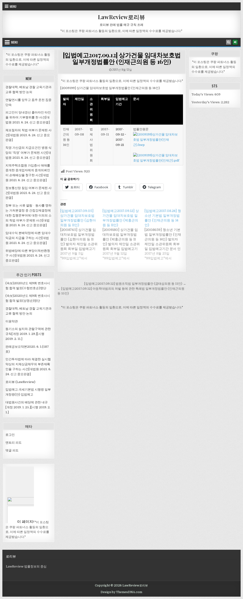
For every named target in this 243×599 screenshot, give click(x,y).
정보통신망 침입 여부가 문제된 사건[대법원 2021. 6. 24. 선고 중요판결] (28, 193)
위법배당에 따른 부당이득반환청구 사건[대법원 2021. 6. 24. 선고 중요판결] (27, 255)
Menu (13, 6)
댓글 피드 (12, 450)
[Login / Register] (235, 42)
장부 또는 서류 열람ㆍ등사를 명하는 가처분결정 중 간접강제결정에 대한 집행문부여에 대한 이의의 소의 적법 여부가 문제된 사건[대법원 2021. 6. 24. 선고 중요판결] (28, 215)
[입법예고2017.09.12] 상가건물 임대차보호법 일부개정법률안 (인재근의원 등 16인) (122, 58)
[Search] (228, 42)
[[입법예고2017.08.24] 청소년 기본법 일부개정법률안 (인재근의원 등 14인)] (166, 234)
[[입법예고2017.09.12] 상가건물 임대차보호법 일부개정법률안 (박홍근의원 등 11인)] (124, 234)
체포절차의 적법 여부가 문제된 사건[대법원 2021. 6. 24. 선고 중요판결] (28, 135)
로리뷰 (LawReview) (20, 382)
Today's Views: (203, 94)
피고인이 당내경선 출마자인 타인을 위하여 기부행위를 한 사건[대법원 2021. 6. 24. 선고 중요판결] (28, 117)
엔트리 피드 (13, 442)
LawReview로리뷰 (121, 17)
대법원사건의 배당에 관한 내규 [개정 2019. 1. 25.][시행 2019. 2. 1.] (27, 407)
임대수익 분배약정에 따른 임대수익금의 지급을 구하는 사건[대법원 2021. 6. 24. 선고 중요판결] (28, 238)
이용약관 (11, 321)
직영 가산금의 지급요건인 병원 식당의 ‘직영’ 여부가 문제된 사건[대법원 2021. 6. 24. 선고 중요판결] (28, 152)
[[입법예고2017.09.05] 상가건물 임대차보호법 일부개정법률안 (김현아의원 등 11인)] (81, 234)
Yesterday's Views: (206, 102)
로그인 (10, 435)
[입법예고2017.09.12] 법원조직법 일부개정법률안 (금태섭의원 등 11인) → (135, 283)
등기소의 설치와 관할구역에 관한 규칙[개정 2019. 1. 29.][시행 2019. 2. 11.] (28, 334)
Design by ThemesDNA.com (121, 592)
